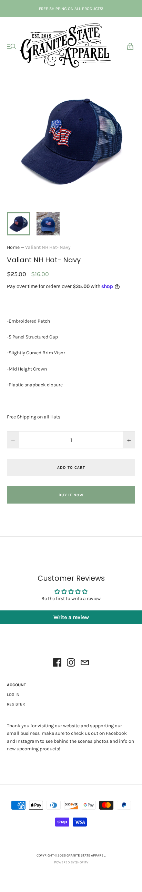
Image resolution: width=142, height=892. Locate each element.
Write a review (71, 617)
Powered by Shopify (71, 862)
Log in (13, 694)
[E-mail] (85, 663)
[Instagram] (71, 663)
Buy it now (71, 495)
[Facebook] (57, 663)
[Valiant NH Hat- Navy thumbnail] (18, 223)
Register (16, 704)
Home (13, 247)
